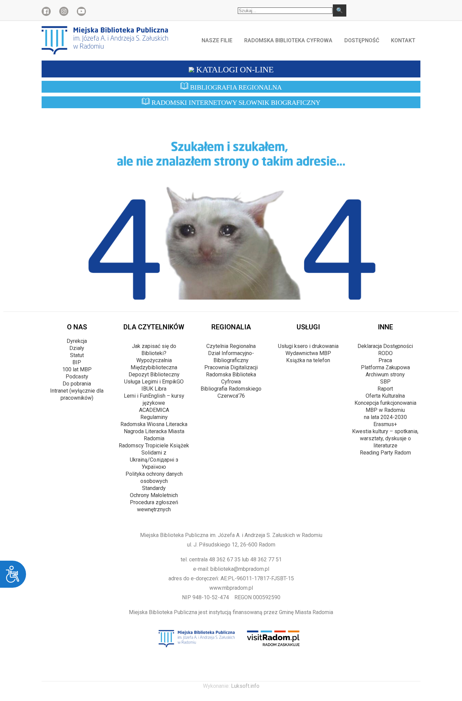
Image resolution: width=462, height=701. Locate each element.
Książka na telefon (308, 360)
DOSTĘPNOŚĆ (361, 40)
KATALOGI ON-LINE (234, 69)
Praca (385, 360)
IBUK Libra (153, 388)
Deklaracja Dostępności (385, 346)
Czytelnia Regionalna (231, 346)
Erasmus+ (385, 424)
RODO (385, 353)
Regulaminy (154, 417)
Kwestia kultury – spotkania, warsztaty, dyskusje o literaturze (385, 438)
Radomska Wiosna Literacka (153, 424)
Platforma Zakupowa (385, 367)
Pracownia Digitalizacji (231, 367)
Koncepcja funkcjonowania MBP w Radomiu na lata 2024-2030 (385, 410)
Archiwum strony (385, 374)
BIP (76, 362)
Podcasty (77, 376)
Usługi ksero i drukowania (308, 346)
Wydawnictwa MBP (308, 353)
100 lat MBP (77, 369)
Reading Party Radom (385, 452)
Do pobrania (77, 383)
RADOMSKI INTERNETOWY (235, 103)
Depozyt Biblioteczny (154, 374)
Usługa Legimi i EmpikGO (154, 381)
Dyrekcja (77, 341)
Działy (76, 348)
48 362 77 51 (266, 559)
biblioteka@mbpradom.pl (239, 569)
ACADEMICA (154, 410)
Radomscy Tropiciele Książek (154, 445)
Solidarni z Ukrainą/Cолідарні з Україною (154, 459)
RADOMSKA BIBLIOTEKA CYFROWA (288, 40)
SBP (385, 381)
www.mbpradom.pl (231, 588)
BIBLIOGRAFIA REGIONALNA (235, 87)
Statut (77, 355)
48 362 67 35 (224, 559)
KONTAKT (403, 40)
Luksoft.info (245, 686)
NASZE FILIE (217, 40)
